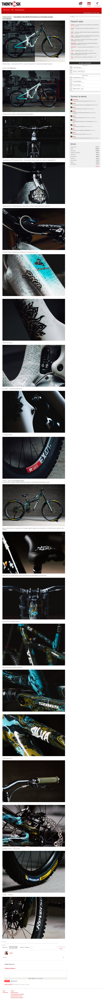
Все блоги (97, 166)
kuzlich (74, 103)
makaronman (73, 46)
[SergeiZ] (6, 954)
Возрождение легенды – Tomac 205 (80, 108)
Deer (74, 128)
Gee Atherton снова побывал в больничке (81, 112)
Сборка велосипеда (34, 943)
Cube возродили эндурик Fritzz (79, 126)
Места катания (74, 160)
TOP (12, 9)
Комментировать (10, 968)
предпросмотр (14, 981)
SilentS (72, 35)
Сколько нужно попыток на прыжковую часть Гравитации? (87, 24)
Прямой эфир (77, 21)
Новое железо (80, 40)
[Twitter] (10, 947)
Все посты (7, 9)
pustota (72, 28)
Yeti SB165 (7, 943)
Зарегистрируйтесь (87, 12)
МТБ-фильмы (73, 163)
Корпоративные (19, 9)
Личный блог (84, 44)
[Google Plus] (16, 947)
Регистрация (5, 992)
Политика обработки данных (16, 995)
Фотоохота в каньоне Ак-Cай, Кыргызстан (86, 46)
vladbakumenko (76, 25)
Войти (4, 990)
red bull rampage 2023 (24, 943)
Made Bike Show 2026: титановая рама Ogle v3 (84, 28)
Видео (96, 104)
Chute (72, 32)
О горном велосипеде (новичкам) (17, 994)
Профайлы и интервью (91, 117)
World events (6, 17)
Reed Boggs (50, 943)
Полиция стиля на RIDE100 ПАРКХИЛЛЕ (81, 130)
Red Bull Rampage (14, 943)
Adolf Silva (55, 943)
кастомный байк (43, 943)
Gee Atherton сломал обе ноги (79, 117)
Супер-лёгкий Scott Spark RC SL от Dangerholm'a (82, 121)
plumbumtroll (73, 43)
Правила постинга (14, 992)
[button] (29, 978)
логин (98, 12)
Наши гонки (93, 130)
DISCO (72, 162)
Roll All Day (93, 101)
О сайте (12, 990)
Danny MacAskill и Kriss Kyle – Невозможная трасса (83, 104)
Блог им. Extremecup (86, 36)
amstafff (72, 24)
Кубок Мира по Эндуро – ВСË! (81, 50)
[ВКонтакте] (13, 947)
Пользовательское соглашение (17, 997)
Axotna (72, 50)
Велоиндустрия (74, 156)
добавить (7, 981)
